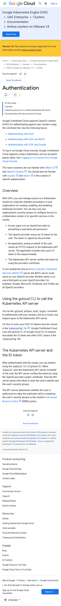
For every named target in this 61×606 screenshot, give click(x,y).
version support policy (31, 50)
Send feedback (13, 80)
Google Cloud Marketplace (14, 473)
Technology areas (19, 61)
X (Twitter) (7, 560)
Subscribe (50, 591)
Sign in (54, 3)
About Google (8, 580)
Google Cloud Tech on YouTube (16, 569)
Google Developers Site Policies (22, 441)
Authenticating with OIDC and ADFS (26, 139)
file (18, 328)
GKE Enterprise (17, 17)
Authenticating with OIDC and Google (27, 144)
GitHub (5, 518)
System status (9, 505)
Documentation (17, 22)
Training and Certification (14, 537)
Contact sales (8, 478)
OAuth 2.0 (50, 167)
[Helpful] (20, 74)
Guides (40, 68)
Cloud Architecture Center (14, 533)
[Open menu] (5, 3)
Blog (4, 550)
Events (5, 555)
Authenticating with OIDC (21, 134)
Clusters (39, 17)
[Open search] (40, 3)
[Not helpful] (25, 74)
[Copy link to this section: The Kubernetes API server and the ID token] (25, 355)
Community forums (11, 491)
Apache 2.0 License (37, 438)
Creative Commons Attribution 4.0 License (28, 435)
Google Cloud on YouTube (14, 565)
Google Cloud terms (49, 580)
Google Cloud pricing (11, 469)
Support (6, 496)
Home (5, 61)
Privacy (21, 580)
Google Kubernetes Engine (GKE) (25, 12)
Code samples (9, 528)
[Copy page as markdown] (15, 94)
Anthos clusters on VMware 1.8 (28, 27)
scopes (11, 175)
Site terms (32, 580)
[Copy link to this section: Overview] (21, 191)
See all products (9, 464)
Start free (11, 34)
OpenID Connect (15, 171)
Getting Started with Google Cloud (18, 523)
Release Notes (9, 501)
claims (26, 175)
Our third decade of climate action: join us (23, 585)
